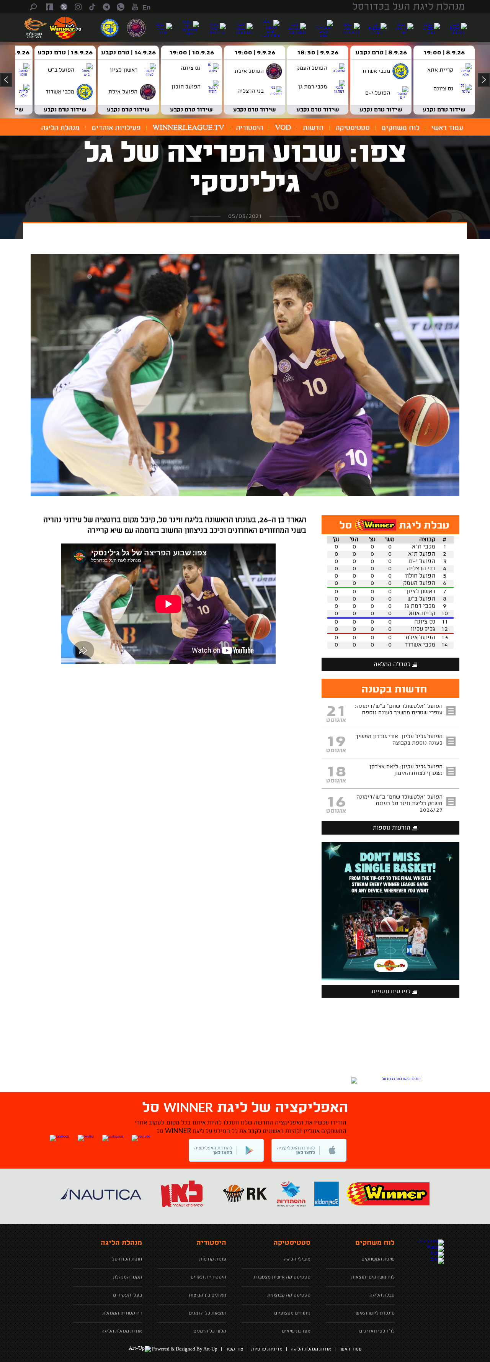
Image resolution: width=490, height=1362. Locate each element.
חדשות (313, 128)
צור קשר (234, 1349)
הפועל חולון (420, 576)
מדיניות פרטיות (267, 1349)
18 (336, 772)
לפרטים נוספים (391, 992)
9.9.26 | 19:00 (254, 52)
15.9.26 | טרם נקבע (65, 52)
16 (336, 802)
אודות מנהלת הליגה (311, 1349)
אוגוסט (336, 720)
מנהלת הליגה (60, 128)
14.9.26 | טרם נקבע (128, 52)
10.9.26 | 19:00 (191, 52)
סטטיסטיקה (352, 128)
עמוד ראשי (447, 128)
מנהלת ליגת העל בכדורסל (408, 7)
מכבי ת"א (423, 547)
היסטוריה (249, 128)
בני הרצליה (421, 569)
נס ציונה (424, 622)
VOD (283, 128)
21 (336, 711)
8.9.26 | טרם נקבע (381, 52)
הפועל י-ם (422, 561)
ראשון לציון (421, 592)
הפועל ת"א (421, 554)
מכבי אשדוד (420, 645)
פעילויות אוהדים (115, 128)
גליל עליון (423, 629)
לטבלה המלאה (392, 664)
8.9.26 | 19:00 (444, 52)
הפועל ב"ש (421, 599)
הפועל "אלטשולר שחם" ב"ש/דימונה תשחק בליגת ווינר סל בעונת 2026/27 (399, 803)
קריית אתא (422, 614)
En (146, 7)
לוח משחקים (400, 128)
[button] (245, 374)
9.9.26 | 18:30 (317, 52)
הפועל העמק (419, 583)
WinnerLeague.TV (188, 128)
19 (336, 742)
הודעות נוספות (391, 828)
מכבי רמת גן (420, 606)
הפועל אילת (420, 638)
